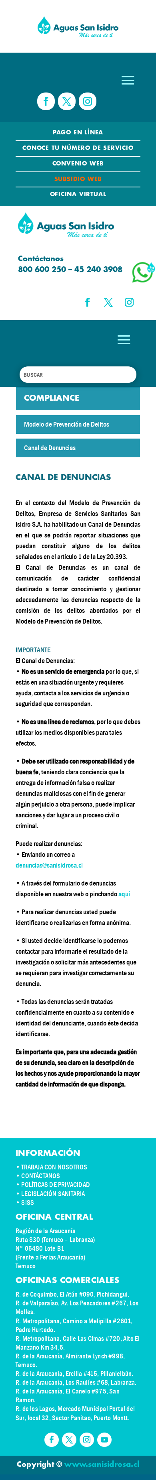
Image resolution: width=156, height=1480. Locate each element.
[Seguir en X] (67, 101)
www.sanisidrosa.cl (101, 1465)
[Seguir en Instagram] (87, 101)
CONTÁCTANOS (40, 1176)
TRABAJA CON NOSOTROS (54, 1167)
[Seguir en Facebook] (46, 101)
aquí (124, 894)
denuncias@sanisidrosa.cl (49, 865)
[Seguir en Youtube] (104, 1440)
